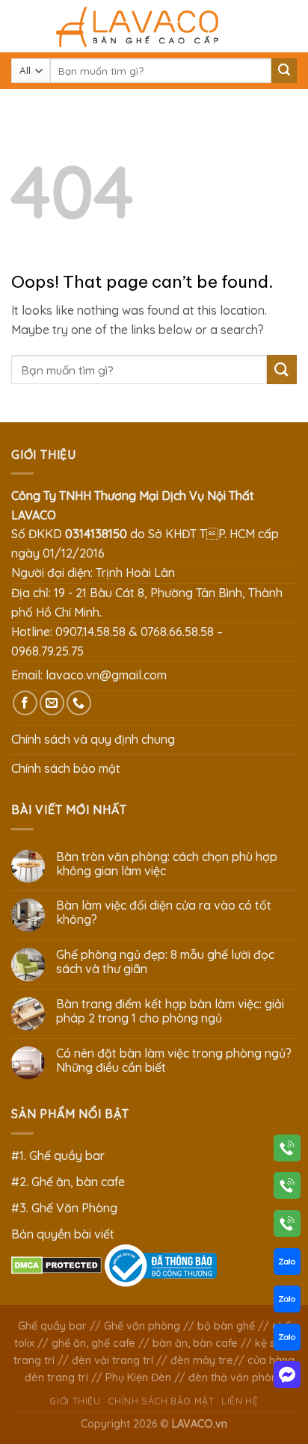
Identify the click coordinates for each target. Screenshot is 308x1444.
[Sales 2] (287, 1302)
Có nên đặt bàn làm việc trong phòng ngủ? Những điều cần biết (174, 1060)
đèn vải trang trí (112, 1360)
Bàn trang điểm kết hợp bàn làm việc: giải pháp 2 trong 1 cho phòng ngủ (170, 1011)
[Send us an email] (52, 703)
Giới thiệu (74, 1401)
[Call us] (79, 703)
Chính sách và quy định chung (93, 739)
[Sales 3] (287, 1340)
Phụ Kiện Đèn (138, 1377)
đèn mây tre (201, 1360)
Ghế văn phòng (142, 1326)
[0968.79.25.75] (287, 1226)
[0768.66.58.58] (287, 1188)
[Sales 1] (287, 1264)
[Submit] (284, 71)
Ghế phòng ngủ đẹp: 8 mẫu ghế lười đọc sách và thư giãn (165, 962)
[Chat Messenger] (287, 1377)
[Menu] (20, 25)
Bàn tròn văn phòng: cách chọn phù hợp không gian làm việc (166, 864)
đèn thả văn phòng (236, 1377)
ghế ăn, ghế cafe (93, 1343)
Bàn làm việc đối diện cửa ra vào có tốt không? (163, 912)
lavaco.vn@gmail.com (106, 674)
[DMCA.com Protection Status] (56, 1263)
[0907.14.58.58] (287, 1151)
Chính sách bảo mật (65, 768)
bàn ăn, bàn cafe (195, 1343)
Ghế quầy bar (52, 1326)
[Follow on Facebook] (25, 703)
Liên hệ (239, 1401)
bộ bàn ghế (226, 1326)
